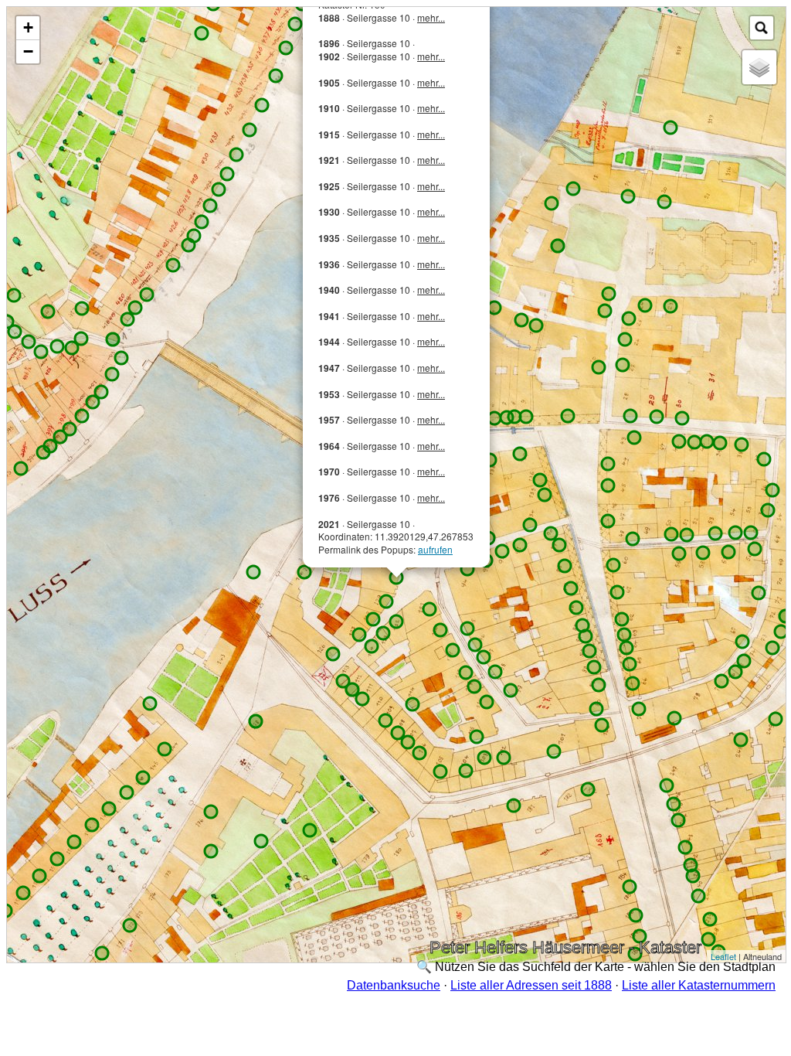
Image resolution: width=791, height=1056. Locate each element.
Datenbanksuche (393, 985)
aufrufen (435, 549)
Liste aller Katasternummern (699, 985)
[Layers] (759, 67)
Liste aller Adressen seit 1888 (531, 985)
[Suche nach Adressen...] (761, 27)
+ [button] (28, 27)
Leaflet (723, 956)
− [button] (28, 51)
